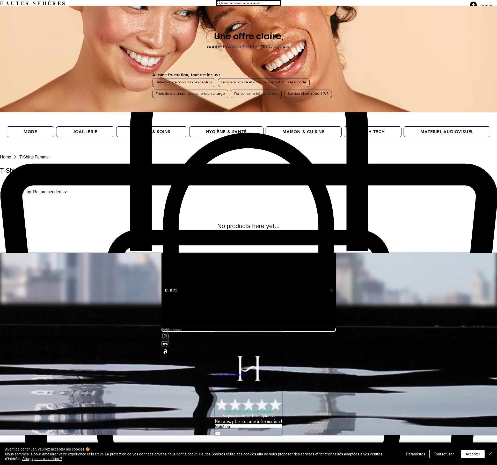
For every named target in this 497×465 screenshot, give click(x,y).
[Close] (491, 454)
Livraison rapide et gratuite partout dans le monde (263, 82)
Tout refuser (444, 453)
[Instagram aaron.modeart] (248, 439)
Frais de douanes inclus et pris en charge (190, 94)
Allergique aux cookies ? (42, 458)
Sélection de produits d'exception (184, 82)
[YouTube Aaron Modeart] (248, 434)
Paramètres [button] (415, 453)
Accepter (473, 453)
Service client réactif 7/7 (308, 94)
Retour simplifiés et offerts (256, 94)
